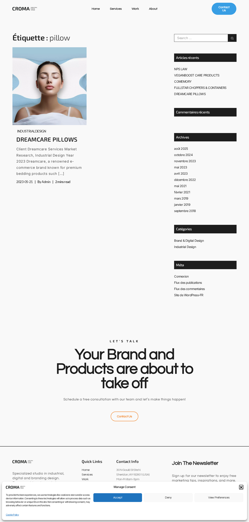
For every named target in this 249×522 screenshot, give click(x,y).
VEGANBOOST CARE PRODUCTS (196, 75)
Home (96, 8)
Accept (117, 497)
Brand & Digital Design (188, 241)
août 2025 (181, 149)
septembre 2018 (185, 211)
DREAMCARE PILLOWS (46, 139)
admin (46, 182)
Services (116, 8)
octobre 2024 (183, 155)
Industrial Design (31, 131)
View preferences (219, 497)
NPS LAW (180, 69)
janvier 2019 (182, 205)
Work (135, 8)
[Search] (232, 38)
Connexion (181, 276)
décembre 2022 (185, 180)
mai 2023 (180, 167)
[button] (241, 487)
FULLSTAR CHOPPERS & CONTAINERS (200, 88)
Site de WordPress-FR (188, 295)
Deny (168, 497)
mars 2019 (181, 198)
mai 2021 (180, 186)
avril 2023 (181, 173)
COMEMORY (182, 81)
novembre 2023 (185, 161)
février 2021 (182, 192)
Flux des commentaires (189, 289)
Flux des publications (188, 283)
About (153, 8)
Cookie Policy (12, 514)
